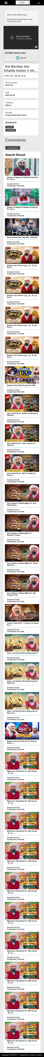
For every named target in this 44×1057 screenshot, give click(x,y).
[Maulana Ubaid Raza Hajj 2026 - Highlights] (22, 227)
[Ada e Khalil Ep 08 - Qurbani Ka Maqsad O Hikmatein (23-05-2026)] (22, 403)
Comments (13, 148)
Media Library (22, 15)
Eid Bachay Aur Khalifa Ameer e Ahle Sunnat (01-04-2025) (19, 20)
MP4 (9, 127)
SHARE (10, 130)
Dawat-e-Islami (12, 15)
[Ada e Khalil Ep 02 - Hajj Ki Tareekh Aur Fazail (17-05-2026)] (22, 463)
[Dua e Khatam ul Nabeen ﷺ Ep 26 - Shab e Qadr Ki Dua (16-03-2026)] (22, 553)
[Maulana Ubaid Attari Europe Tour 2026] (22, 375)
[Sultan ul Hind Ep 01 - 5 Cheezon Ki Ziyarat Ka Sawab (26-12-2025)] (22, 613)
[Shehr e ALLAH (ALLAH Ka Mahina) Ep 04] (22, 643)
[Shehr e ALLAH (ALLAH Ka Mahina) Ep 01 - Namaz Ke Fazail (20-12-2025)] (22, 701)
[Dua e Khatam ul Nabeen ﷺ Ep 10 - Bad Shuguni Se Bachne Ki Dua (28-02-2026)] (22, 583)
